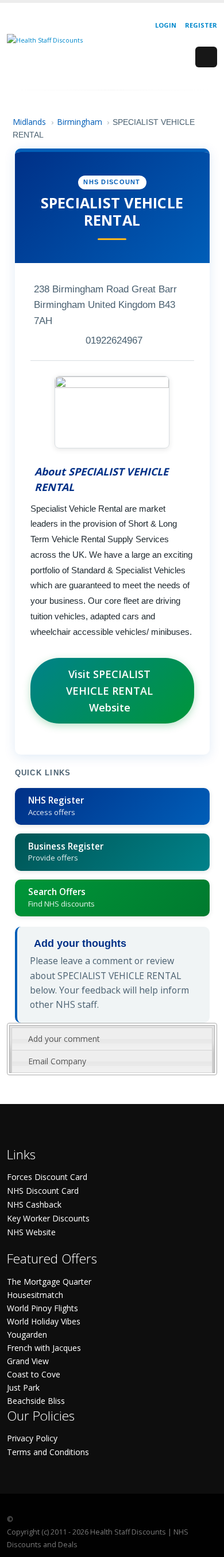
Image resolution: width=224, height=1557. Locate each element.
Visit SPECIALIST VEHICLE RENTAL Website (109, 690)
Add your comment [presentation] (64, 1038)
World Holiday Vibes (43, 1321)
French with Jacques (44, 1347)
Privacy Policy (32, 1438)
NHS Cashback (34, 1204)
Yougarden (27, 1334)
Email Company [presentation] (57, 1061)
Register (201, 25)
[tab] (112, 1038)
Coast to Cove (33, 1374)
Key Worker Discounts (48, 1218)
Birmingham (79, 121)
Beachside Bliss (36, 1400)
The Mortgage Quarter (49, 1281)
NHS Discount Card (43, 1190)
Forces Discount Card (47, 1176)
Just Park (23, 1387)
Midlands (29, 121)
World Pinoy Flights (42, 1308)
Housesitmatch (35, 1294)
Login (165, 25)
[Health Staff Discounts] (45, 39)
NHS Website (31, 1232)
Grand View (28, 1361)
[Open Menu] (206, 57)
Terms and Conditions (48, 1451)
